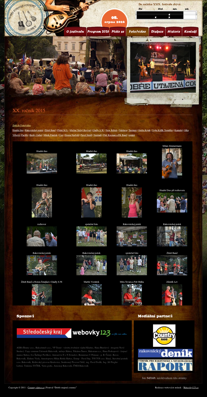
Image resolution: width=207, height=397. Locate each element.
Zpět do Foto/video (22, 125)
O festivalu (75, 31)
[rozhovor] (42, 245)
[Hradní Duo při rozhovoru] (172, 211)
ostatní (132, 135)
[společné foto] (91, 245)
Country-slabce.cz (36, 387)
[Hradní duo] (42, 172)
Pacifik (24, 135)
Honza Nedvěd (72, 135)
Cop (61, 135)
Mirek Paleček (50, 135)
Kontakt (190, 31)
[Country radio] (164, 335)
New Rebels (111, 130)
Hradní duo (18, 130)
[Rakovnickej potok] (132, 245)
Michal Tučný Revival (80, 130)
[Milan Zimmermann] (172, 177)
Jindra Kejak (144, 130)
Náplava (123, 130)
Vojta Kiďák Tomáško (162, 130)
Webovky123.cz (191, 387)
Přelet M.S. (62, 130)
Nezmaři (98, 135)
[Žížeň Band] (172, 274)
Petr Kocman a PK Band (115, 135)
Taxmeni (133, 130)
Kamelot (178, 130)
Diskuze (157, 31)
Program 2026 (98, 31)
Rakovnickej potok (34, 130)
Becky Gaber (36, 135)
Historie (174, 31)
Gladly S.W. (98, 130)
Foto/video (137, 31)
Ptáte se (118, 31)
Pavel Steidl (86, 135)
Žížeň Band (50, 130)
